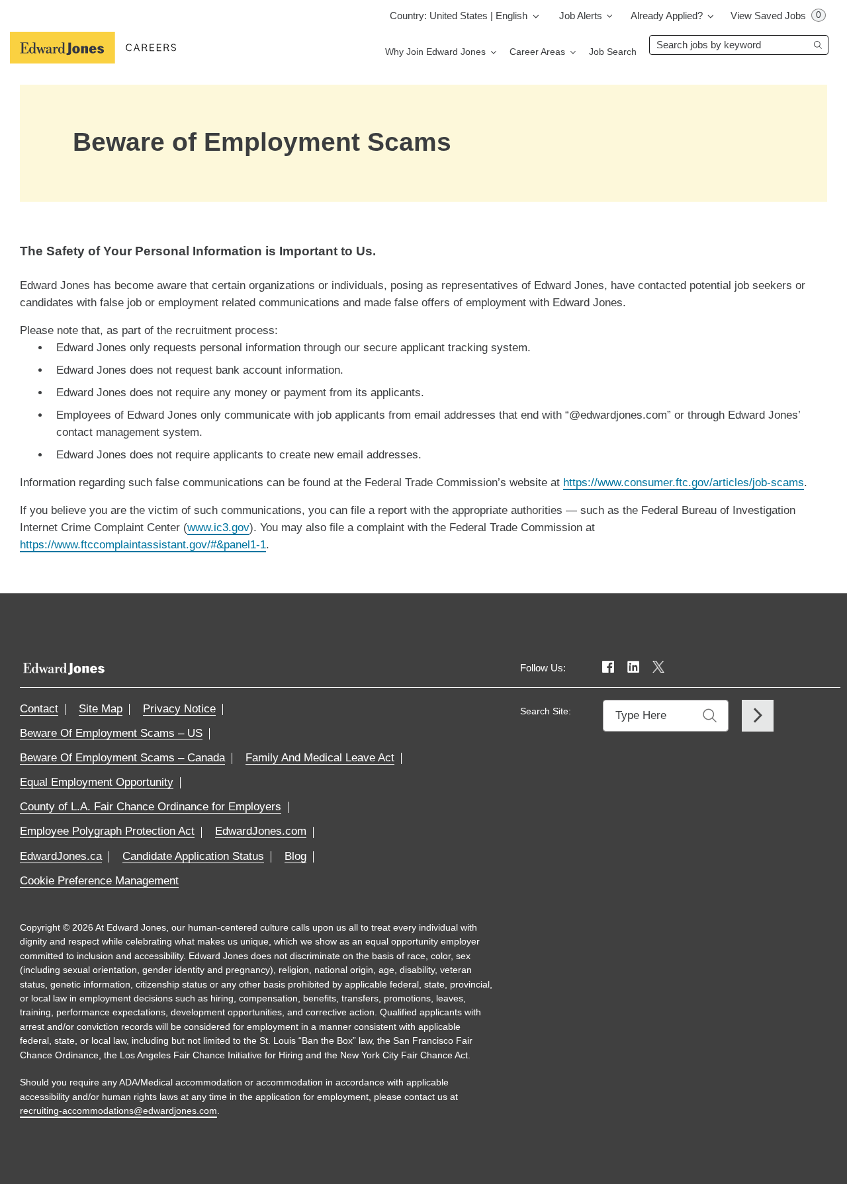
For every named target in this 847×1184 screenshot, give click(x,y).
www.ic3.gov (218, 527)
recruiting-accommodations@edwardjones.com (118, 1110)
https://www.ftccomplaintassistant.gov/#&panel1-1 (143, 544)
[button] (466, 15)
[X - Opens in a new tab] (658, 667)
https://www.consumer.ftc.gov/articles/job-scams (683, 482)
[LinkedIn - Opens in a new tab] (633, 667)
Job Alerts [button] (580, 15)
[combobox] (738, 45)
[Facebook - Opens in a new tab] (608, 667)
